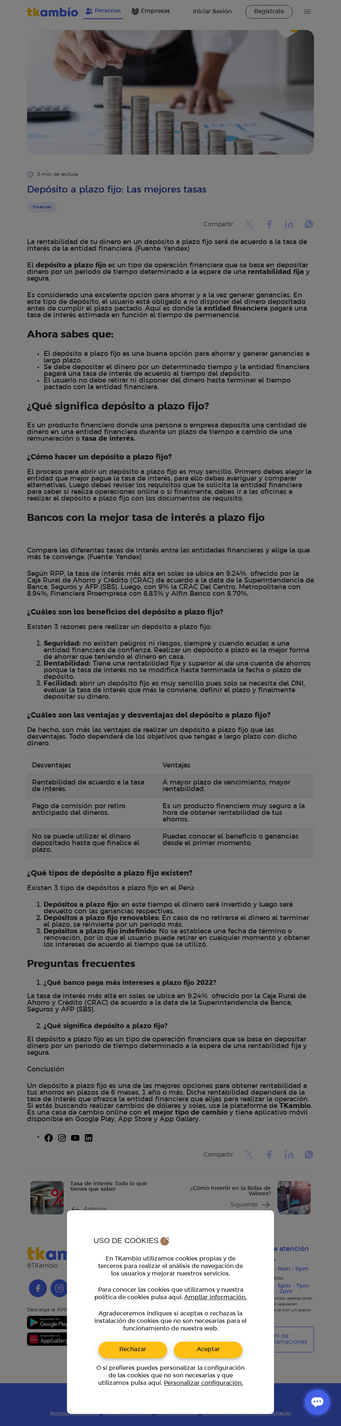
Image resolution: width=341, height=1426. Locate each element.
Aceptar (208, 1349)
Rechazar (132, 1349)
